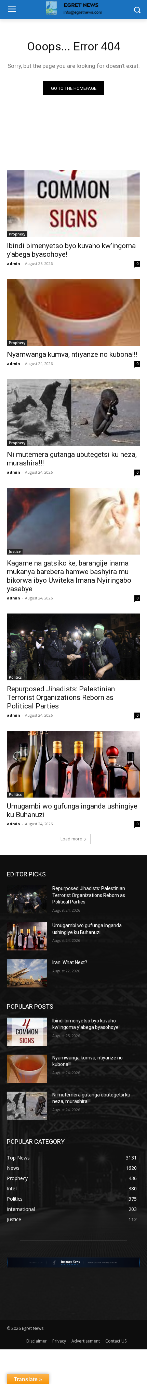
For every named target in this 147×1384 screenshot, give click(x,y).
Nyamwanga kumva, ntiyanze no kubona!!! (72, 354)
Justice (15, 551)
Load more (71, 839)
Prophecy (17, 234)
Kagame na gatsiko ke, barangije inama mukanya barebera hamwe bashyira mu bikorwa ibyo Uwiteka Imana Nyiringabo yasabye (69, 576)
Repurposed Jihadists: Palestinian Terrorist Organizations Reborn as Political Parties (61, 697)
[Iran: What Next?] (27, 973)
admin (13, 263)
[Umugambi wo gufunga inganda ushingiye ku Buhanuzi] (73, 764)
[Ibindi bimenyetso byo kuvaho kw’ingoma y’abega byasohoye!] (73, 203)
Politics (15, 677)
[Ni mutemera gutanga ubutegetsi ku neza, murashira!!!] (73, 412)
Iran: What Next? (69, 962)
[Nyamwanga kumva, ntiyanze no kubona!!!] (73, 312)
